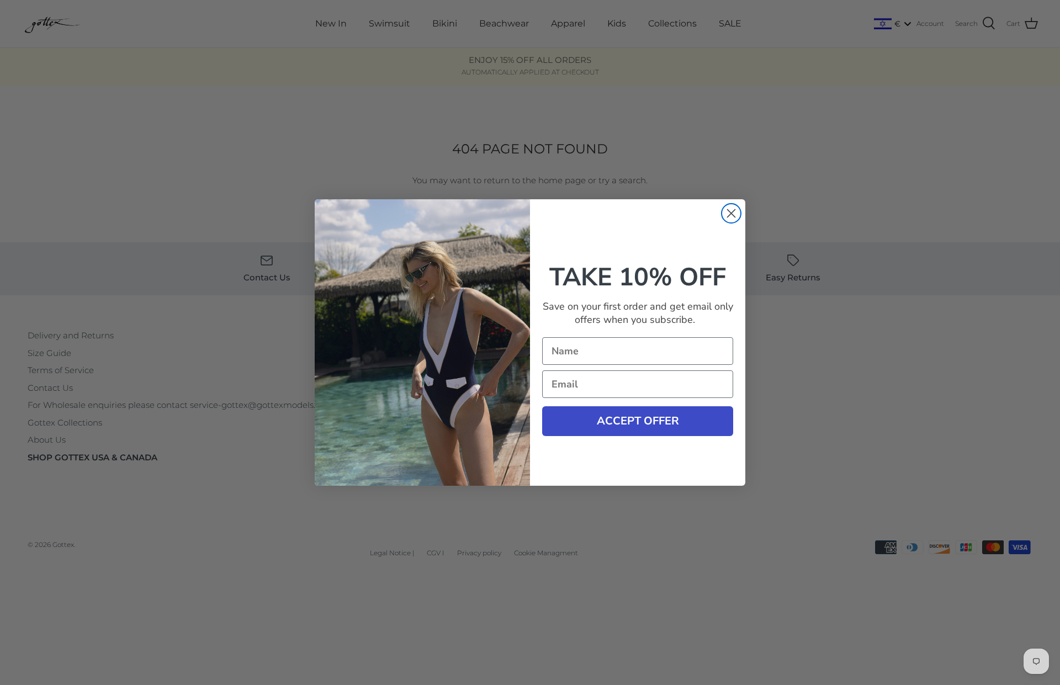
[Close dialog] (731, 213)
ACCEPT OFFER (638, 420)
